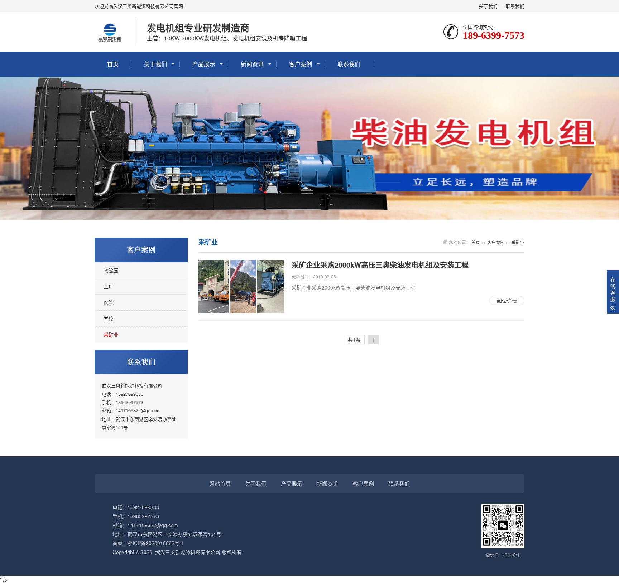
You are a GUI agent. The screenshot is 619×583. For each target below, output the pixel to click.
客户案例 (300, 64)
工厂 (109, 286)
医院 (109, 302)
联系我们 (515, 6)
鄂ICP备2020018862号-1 (156, 542)
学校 (109, 318)
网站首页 (220, 483)
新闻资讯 (252, 64)
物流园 (111, 270)
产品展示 (203, 64)
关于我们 (488, 6)
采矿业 (111, 334)
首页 (113, 64)
